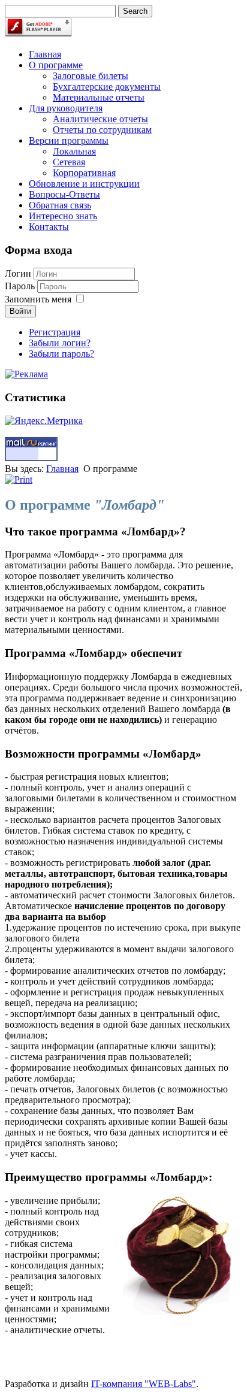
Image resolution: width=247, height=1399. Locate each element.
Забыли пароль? (61, 354)
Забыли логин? (60, 343)
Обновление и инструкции (84, 183)
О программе (56, 65)
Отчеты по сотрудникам (102, 130)
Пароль (21, 286)
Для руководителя (66, 108)
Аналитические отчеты (100, 119)
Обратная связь (60, 205)
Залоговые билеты (90, 76)
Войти (20, 311)
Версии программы (69, 140)
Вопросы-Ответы (64, 194)
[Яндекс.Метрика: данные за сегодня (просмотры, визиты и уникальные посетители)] (44, 421)
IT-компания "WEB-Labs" (143, 1384)
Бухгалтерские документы (107, 86)
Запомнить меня (38, 299)
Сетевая (69, 162)
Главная (45, 54)
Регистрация (54, 332)
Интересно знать (63, 216)
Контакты (49, 227)
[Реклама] (26, 374)
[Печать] (18, 479)
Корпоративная (84, 173)
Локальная (74, 151)
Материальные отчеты (98, 97)
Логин (18, 273)
